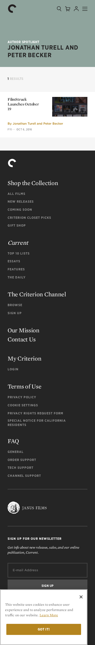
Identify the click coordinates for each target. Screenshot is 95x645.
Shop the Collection (33, 183)
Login (13, 369)
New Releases (21, 201)
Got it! (44, 629)
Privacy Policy (22, 397)
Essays (14, 261)
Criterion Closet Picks (29, 218)
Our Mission (24, 330)
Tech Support (20, 468)
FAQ (13, 441)
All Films (16, 194)
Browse (15, 305)
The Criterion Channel (37, 294)
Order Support (22, 460)
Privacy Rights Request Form (35, 413)
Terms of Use (24, 386)
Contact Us (22, 339)
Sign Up (15, 313)
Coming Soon (20, 209)
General (16, 452)
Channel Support (24, 476)
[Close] (81, 596)
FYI (10, 129)
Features (16, 269)
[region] (43, 617)
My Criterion (24, 358)
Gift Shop (17, 225)
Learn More (49, 615)
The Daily (17, 277)
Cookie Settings (23, 405)
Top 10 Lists (19, 253)
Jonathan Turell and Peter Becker (38, 123)
